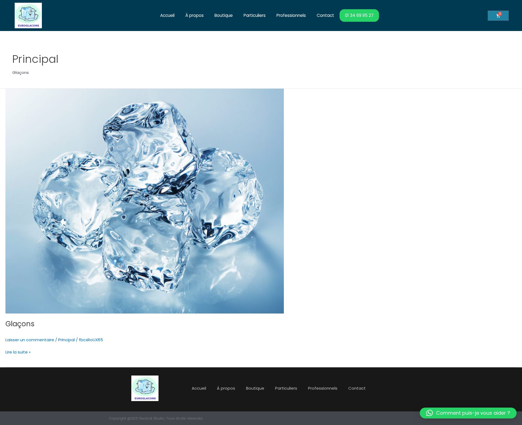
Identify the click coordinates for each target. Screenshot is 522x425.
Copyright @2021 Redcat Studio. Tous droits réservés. (156, 418)
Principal (66, 340)
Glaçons (20, 324)
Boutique (224, 15)
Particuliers (255, 15)
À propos (194, 15)
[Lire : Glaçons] (144, 200)
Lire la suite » (18, 352)
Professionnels (291, 15)
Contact (325, 15)
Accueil (167, 15)
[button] (468, 413)
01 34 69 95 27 (359, 15)
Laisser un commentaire (29, 340)
